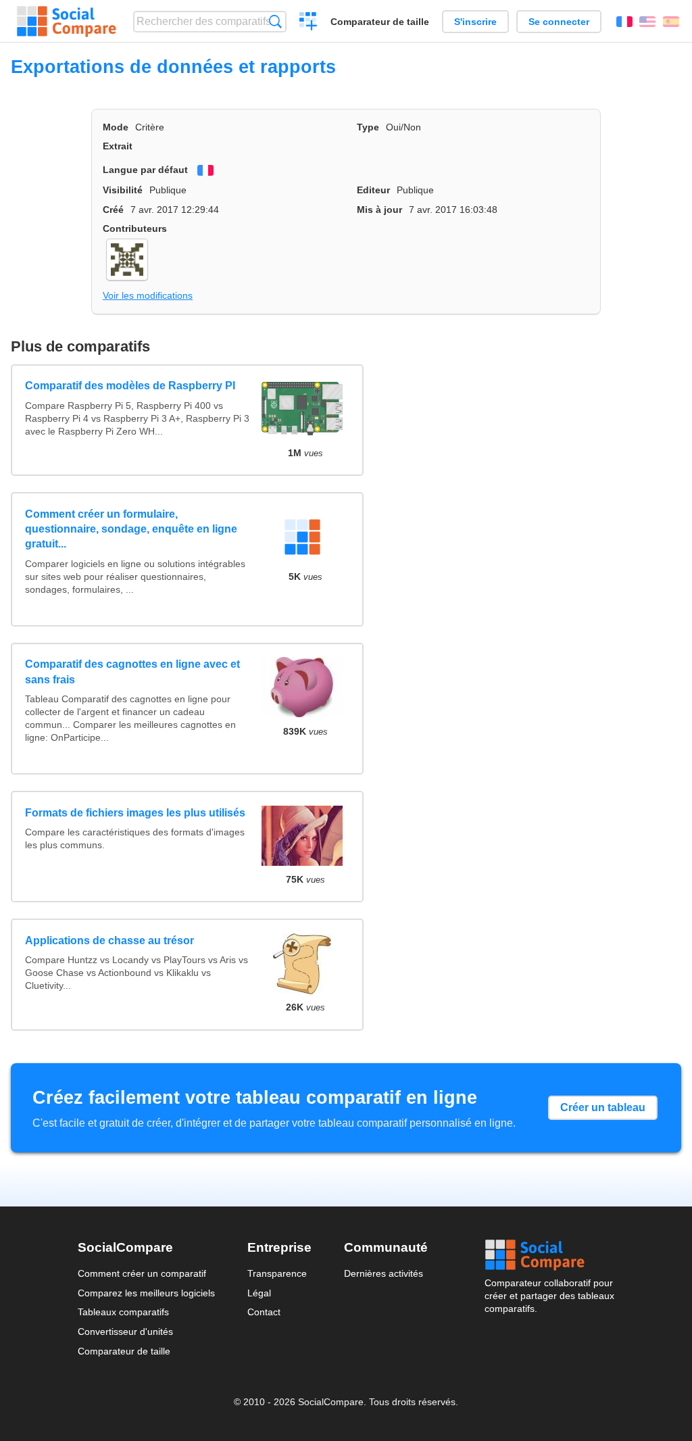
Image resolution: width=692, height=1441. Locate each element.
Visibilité (123, 190)
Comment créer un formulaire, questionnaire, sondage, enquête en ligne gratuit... (131, 529)
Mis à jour (379, 209)
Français (624, 21)
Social (549, 1255)
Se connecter (558, 21)
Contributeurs (135, 228)
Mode (115, 127)
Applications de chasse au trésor (109, 940)
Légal (259, 1293)
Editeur (373, 190)
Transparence (277, 1273)
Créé (113, 209)
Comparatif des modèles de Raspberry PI (130, 385)
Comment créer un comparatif (142, 1273)
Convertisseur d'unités (125, 1331)
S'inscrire (475, 21)
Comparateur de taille (379, 21)
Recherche (275, 21)
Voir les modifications (148, 295)
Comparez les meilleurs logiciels (146, 1293)
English (647, 21)
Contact (263, 1311)
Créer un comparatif (308, 23)
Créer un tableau (602, 1107)
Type (368, 127)
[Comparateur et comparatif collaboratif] (66, 21)
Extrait (117, 146)
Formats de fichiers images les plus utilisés (135, 813)
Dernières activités (383, 1273)
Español (671, 21)
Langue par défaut (145, 169)
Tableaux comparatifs (123, 1311)
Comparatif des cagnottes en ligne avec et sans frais (132, 671)
